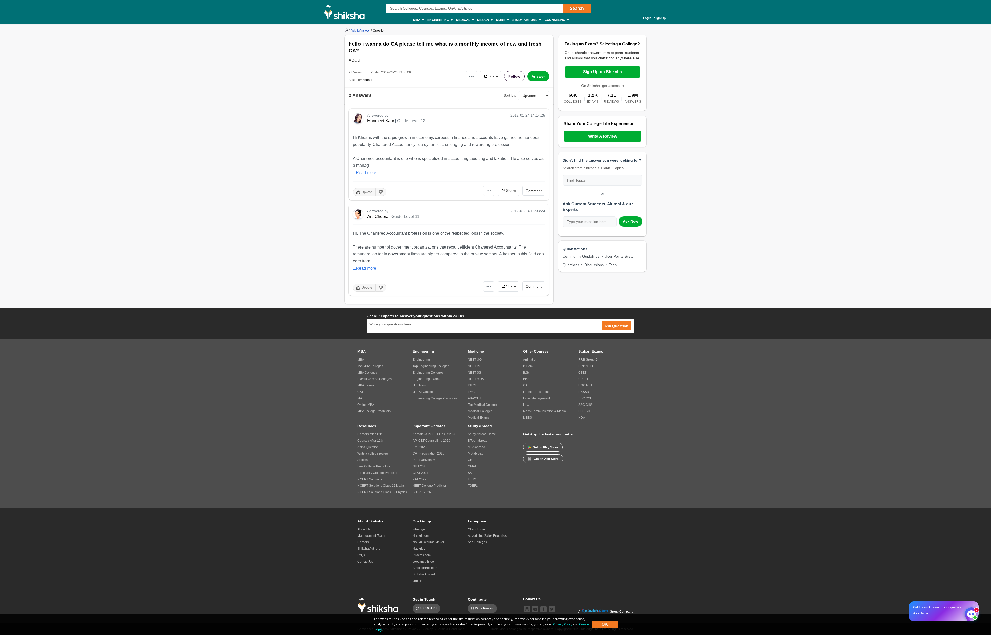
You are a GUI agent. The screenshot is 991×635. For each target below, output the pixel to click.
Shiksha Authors (368, 548)
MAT (360, 398)
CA (525, 385)
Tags (613, 265)
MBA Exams (365, 385)
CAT (360, 392)
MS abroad (475, 453)
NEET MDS (476, 379)
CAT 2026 (420, 447)
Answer (538, 76)
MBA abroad (476, 447)
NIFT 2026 (420, 466)
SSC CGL (585, 398)
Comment (534, 191)
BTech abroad (477, 440)
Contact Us (365, 561)
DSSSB (583, 392)
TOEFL (473, 486)
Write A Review (602, 136)
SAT (471, 473)
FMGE (472, 392)
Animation (530, 359)
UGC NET (585, 385)
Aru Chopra (377, 216)
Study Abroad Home (482, 434)
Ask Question (616, 326)
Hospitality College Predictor (377, 473)
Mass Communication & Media (544, 411)
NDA (581, 417)
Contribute (477, 599)
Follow (514, 76)
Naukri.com (421, 536)
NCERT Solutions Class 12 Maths (381, 486)
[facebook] (543, 609)
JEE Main (419, 385)
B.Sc (526, 372)
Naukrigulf (420, 548)
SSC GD (584, 411)
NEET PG (474, 366)
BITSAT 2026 (422, 492)
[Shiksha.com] (346, 12)
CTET (582, 372)
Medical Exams (478, 417)
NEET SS (474, 372)
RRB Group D (588, 359)
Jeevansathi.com (424, 561)
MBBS (527, 417)
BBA (526, 379)
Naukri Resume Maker (428, 542)
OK (605, 624)
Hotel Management (536, 398)
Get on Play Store (545, 447)
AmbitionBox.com (425, 568)
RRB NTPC (586, 366)
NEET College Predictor (429, 486)
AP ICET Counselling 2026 (431, 440)
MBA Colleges (367, 372)
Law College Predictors (373, 466)
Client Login (476, 529)
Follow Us (532, 599)
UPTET (583, 379)
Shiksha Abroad (424, 574)
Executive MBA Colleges (374, 379)
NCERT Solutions (369, 479)
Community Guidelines (581, 256)
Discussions (594, 265)
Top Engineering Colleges (431, 366)
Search (577, 8)
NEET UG (475, 359)
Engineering (421, 359)
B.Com (528, 366)
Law (526, 405)
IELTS (472, 479)
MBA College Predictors (374, 411)
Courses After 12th (370, 440)
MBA (360, 359)
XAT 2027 (419, 479)
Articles (362, 460)
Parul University (424, 460)
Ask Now (630, 221)
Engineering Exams (426, 379)
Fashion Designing (536, 392)
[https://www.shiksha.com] (347, 30)
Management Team (371, 536)
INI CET (473, 385)
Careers (363, 542)
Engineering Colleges (428, 372)
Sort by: (510, 95)
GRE (471, 460)
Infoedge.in (420, 529)
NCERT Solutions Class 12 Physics (382, 492)
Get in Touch (424, 599)
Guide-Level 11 (405, 216)
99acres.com (422, 555)
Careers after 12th (370, 434)
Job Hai (418, 581)
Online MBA (365, 405)
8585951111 (428, 608)
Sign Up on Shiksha (602, 72)
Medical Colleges (480, 411)
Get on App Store (546, 459)
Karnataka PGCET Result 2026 (434, 434)
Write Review (484, 608)
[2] (970, 612)
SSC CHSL (586, 405)
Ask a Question (368, 447)
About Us (363, 529)
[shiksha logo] (379, 605)
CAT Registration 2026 (428, 453)
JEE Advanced (423, 392)
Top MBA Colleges (370, 366)
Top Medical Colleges (483, 405)
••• (471, 76)
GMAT (472, 466)
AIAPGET (474, 398)
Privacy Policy (562, 624)
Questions (571, 265)
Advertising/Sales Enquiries (487, 536)
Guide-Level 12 (411, 121)
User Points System (621, 256)
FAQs (361, 555)
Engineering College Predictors (435, 398)
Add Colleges (477, 542)
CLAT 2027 (420, 473)
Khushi (367, 80)
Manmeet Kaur (380, 121)
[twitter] (551, 609)
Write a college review (372, 453)
